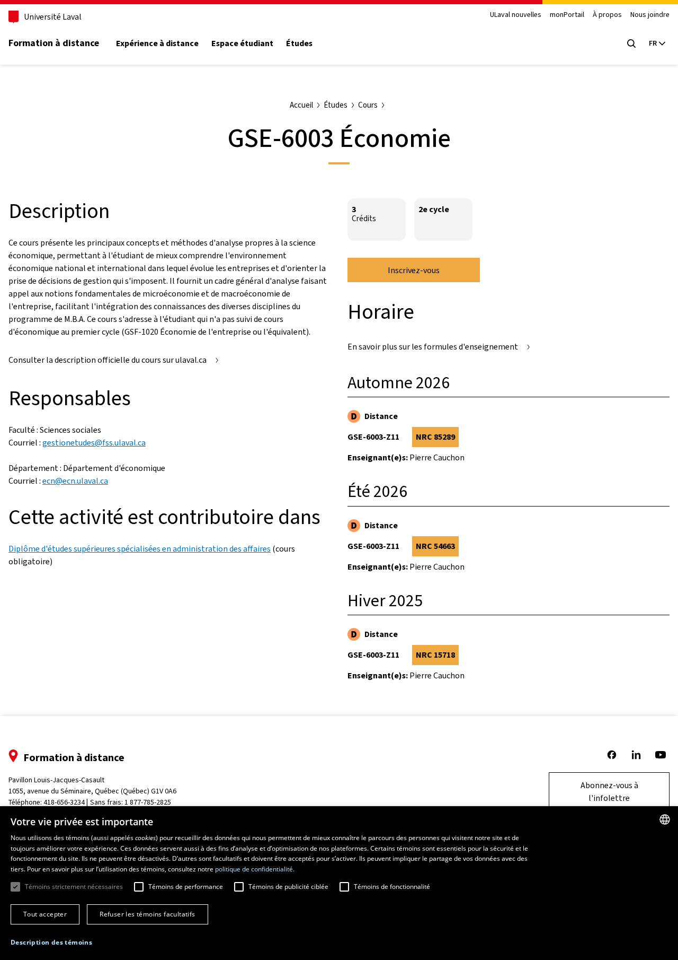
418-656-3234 (64, 802)
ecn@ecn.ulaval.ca (75, 480)
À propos (607, 15)
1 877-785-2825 (147, 802)
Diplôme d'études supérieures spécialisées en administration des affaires (139, 548)
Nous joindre (650, 15)
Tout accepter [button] (45, 914)
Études (299, 43)
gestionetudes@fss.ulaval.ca (94, 442)
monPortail (567, 15)
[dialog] (339, 883)
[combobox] (664, 819)
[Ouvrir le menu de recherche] (631, 43)
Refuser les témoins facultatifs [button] (147, 914)
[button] (51, 942)
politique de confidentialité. (255, 869)
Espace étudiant (242, 43)
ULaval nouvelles (515, 15)
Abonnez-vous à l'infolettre (609, 792)
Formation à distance (53, 43)
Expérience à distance (157, 43)
